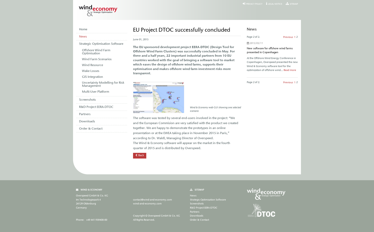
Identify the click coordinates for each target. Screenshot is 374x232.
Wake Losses (90, 71)
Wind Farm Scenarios (97, 59)
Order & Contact (90, 128)
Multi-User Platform (95, 91)
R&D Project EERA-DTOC (96, 107)
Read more (290, 70)
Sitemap (294, 4)
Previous (288, 37)
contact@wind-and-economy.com (152, 200)
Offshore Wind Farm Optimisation (96, 52)
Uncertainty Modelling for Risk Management (103, 84)
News (83, 36)
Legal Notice (275, 4)
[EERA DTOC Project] (261, 210)
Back (141, 155)
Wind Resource (92, 65)
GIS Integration (92, 77)
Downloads (87, 121)
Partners (85, 114)
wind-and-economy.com (147, 203)
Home (83, 29)
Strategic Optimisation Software (101, 44)
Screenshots (87, 99)
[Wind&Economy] (266, 194)
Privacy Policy (254, 4)
